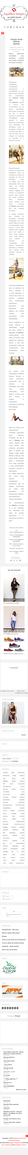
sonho (4, 863)
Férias (4, 819)
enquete (22, 857)
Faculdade (13, 813)
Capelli (11, 783)
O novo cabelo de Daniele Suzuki (13, 943)
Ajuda (12, 772)
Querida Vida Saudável (11, 1104)
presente (22, 860)
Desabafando (6, 799)
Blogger (17, 1016)
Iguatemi (5, 821)
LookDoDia (21, 827)
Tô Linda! (6, 1075)
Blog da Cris (7, 1082)
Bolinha (14, 781)
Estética (5, 810)
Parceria (5, 840)
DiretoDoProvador (20, 805)
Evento (4, 813)
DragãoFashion (6, 808)
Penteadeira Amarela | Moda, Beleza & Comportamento (13, 1052)
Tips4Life (6, 1108)
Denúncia (22, 797)
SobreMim (5, 851)
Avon (4, 778)
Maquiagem (12, 832)
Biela (23, 778)
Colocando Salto (9, 1061)
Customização (6, 794)
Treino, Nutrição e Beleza (12, 1122)
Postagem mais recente (7, 691)
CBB (4, 783)
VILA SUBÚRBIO (8, 1086)
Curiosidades (6, 791)
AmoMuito (22, 775)
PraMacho (5, 846)
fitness (5, 860)
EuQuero (13, 810)
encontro (13, 857)
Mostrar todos (21, 1089)
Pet (11, 843)
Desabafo (22, 799)
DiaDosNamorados (7, 805)
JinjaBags (5, 827)
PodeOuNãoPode (20, 843)
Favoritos (5, 816)
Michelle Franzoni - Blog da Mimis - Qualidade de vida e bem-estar (12, 1113)
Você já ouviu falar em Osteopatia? (14, 939)
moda (13, 860)
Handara (14, 819)
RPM (23, 846)
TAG (12, 851)
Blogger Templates (15, 1142)
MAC (4, 832)
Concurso (22, 789)
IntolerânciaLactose (19, 824)
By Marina (6, 1101)
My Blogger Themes (20, 1145)
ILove (23, 819)
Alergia (4, 936)
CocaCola (5, 789)
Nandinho (14, 835)
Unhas (22, 851)
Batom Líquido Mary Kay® (11, 933)
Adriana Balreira (9, 1057)
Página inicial (20, 691)
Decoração (5, 797)
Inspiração (5, 824)
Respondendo (14, 848)
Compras (13, 789)
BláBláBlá (5, 781)
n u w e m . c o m (9, 1072)
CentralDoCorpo (7, 786)
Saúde (23, 848)
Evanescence (21, 810)
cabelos (22, 854)
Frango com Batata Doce (12, 1119)
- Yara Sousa (7, 1064)
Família (22, 813)
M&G (23, 829)
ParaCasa (22, 838)
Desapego (5, 802)
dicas (4, 857)
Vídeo (13, 854)
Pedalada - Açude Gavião (10, 946)
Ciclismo (22, 786)
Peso (4, 843)
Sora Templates (6, 1145)
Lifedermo (13, 827)
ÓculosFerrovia (20, 863)
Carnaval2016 (21, 783)
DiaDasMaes (21, 802)
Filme (13, 816)
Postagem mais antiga (21, 693)
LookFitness (15, 829)
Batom (13, 778)
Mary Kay (22, 832)
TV (17, 851)
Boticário (22, 781)
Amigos (14, 775)
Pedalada (14, 840)
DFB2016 (22, 794)
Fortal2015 (21, 816)
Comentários (7, 899)
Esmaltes (22, 808)
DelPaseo (14, 797)
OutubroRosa (6, 838)
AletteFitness (21, 772)
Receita (5, 848)
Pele (23, 840)
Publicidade (15, 846)
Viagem (5, 854)
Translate (15, 761)
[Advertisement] (11, 1032)
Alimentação (6, 775)
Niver (23, 835)
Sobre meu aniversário (9, 949)
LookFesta (5, 829)
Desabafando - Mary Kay (10, 929)
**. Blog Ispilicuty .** (10, 1079)
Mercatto (5, 835)
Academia (5, 772)
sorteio (11, 863)
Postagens (7, 896)
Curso (23, 791)
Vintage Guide (8, 1068)
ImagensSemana (20, 821)
